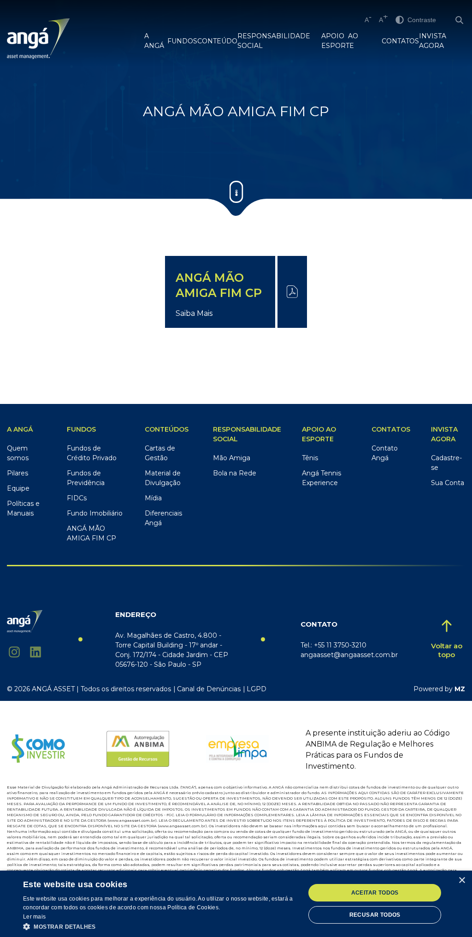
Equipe (18, 488)
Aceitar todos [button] (375, 893)
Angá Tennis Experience (321, 478)
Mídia (153, 498)
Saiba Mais (194, 313)
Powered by (439, 689)
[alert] (236, 904)
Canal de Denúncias (209, 689)
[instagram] (14, 652)
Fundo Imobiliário (95, 513)
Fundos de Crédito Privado (92, 453)
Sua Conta (447, 483)
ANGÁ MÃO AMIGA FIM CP (91, 533)
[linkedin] (35, 652)
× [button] (461, 880)
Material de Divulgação (163, 478)
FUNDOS (182, 41)
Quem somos (18, 453)
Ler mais (34, 916)
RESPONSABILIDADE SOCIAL (273, 41)
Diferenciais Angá (163, 518)
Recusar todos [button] (375, 915)
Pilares (17, 473)
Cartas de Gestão (160, 453)
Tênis (310, 458)
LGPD (256, 689)
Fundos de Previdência (86, 478)
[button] (160, 926)
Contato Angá (385, 453)
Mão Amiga (231, 458)
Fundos (81, 429)
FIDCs (77, 498)
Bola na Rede (234, 473)
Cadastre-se (446, 463)
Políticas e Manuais (23, 508)
